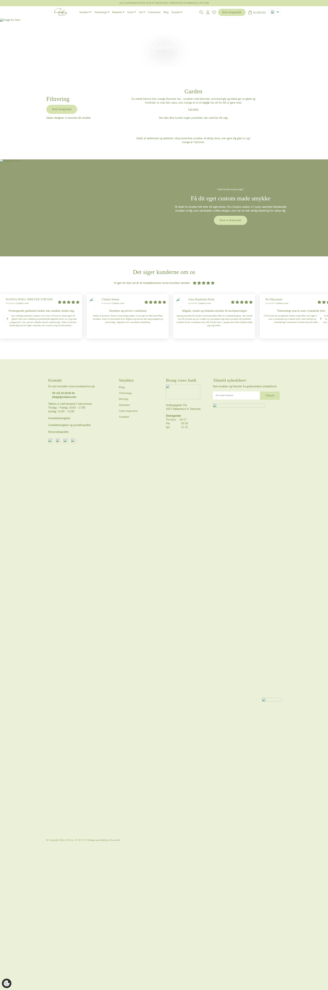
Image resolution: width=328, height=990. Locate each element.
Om (141, 12)
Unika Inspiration (128, 411)
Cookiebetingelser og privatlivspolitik (69, 425)
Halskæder (124, 405)
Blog (166, 12)
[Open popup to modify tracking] (6, 983)
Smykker (84, 12)
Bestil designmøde (62, 109)
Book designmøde (231, 12)
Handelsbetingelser (59, 418)
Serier (130, 12)
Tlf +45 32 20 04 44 (63, 393)
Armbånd (124, 416)
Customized (154, 12)
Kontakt (176, 12)
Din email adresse (224, 395)
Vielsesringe (100, 12)
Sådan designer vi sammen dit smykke (68, 118)
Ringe (122, 387)
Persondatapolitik (58, 432)
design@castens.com (64, 397)
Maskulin (117, 12)
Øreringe (123, 399)
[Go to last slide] (7, 318)
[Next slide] (320, 318)
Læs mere (193, 109)
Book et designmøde (230, 220)
